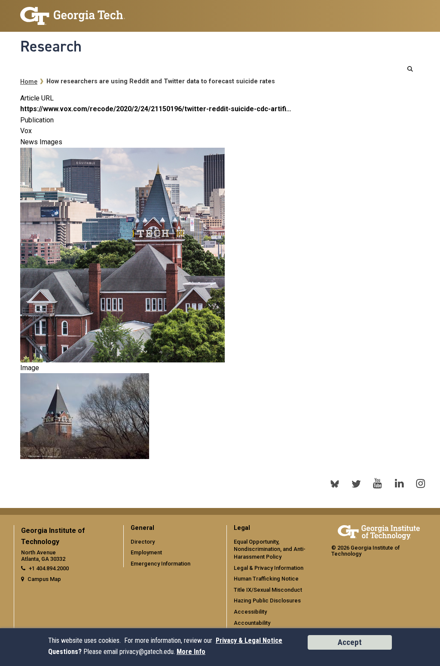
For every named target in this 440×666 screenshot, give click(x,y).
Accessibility (250, 611)
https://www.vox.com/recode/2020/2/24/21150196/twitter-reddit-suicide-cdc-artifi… (155, 109)
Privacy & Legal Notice (249, 640)
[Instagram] (420, 483)
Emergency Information (160, 563)
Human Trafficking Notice (266, 578)
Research (51, 46)
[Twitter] (356, 483)
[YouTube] (377, 483)
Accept (350, 642)
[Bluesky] (334, 483)
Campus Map (44, 579)
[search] (410, 69)
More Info (191, 652)
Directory (143, 541)
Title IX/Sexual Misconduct (268, 590)
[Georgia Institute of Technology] (72, 12)
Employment (146, 552)
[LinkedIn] (399, 483)
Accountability (252, 623)
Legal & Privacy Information (268, 568)
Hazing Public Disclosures (267, 600)
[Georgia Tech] (379, 531)
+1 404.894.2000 (49, 568)
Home (28, 81)
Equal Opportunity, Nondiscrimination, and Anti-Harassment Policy (270, 549)
